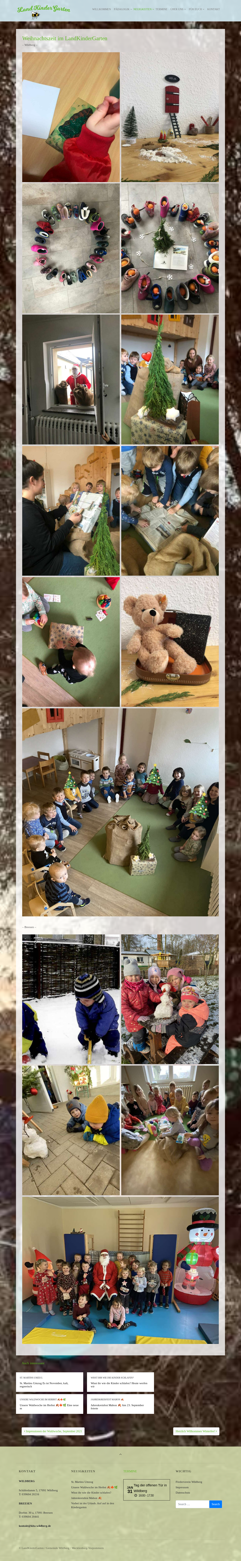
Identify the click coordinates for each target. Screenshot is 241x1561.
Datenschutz (183, 1492)
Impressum (182, 1487)
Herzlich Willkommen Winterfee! (196, 1431)
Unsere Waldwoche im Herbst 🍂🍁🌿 (94, 1487)
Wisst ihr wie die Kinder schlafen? (91, 1492)
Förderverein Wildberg (189, 1481)
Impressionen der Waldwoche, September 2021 (53, 1431)
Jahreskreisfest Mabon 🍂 (86, 1498)
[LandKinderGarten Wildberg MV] (44, 9)
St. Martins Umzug (82, 1481)
